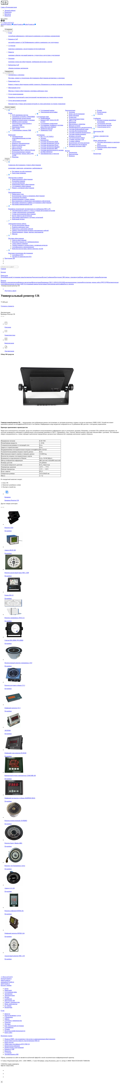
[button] (60, 985)
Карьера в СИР (9, 1049)
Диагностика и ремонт (15, 177)
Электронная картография (55, 284)
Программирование (14, 192)
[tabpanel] (60, 396)
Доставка (7, 1024)
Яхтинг (67, 151)
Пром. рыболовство (99, 140)
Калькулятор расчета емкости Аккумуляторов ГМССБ (22, 1040)
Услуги (7, 159)
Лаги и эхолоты (69, 284)
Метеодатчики (36, 282)
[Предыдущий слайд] (1, 316)
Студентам (8, 1052)
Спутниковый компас (31, 284)
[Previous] (1, 507)
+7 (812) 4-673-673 (8, 22)
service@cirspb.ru (6, 24)
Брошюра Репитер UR (12, 500)
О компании (8, 29)
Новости (7, 1014)
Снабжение (97, 118)
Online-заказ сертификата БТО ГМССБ (17, 1044)
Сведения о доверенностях (13, 1020)
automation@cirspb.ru (7, 982)
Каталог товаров (10, 107)
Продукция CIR (98, 131)
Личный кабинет (10, 10)
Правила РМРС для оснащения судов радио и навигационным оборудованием (30, 1039)
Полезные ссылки (6, 1036)
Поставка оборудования (16, 238)
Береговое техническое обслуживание (20, 253)
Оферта (7, 1019)
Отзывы (7, 1029)
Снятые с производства (101, 136)
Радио (10, 113)
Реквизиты (8, 12)
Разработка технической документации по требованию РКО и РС (29, 209)
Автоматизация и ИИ (11, 1054)
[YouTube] (6, 1073)
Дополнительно (70, 110)
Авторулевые (42, 284)
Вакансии (8, 15)
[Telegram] (6, 1077)
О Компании (9, 1017)
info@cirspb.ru (30, 24)
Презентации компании (12, 1046)
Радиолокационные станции (73, 282)
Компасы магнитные (25, 282)
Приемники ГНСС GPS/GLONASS (52, 282)
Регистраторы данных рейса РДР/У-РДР (95, 282)
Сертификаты (9, 1027)
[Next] (3, 507)
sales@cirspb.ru (18, 24)
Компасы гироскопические (9, 282)
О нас (2, 1010)
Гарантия (7, 1022)
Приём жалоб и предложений (14, 1047)
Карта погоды (9, 1042)
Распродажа (97, 153)
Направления (9, 71)
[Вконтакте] (6, 1070)
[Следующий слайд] (3, 316)
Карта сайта (8, 1032)
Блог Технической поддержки (14, 1026)
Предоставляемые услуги (13, 1015)
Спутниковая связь (43, 116)
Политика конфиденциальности (15, 1031)
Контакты (8, 14)
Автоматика (41, 135)
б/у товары (95, 277)
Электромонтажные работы (17, 223)
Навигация (11, 135)
